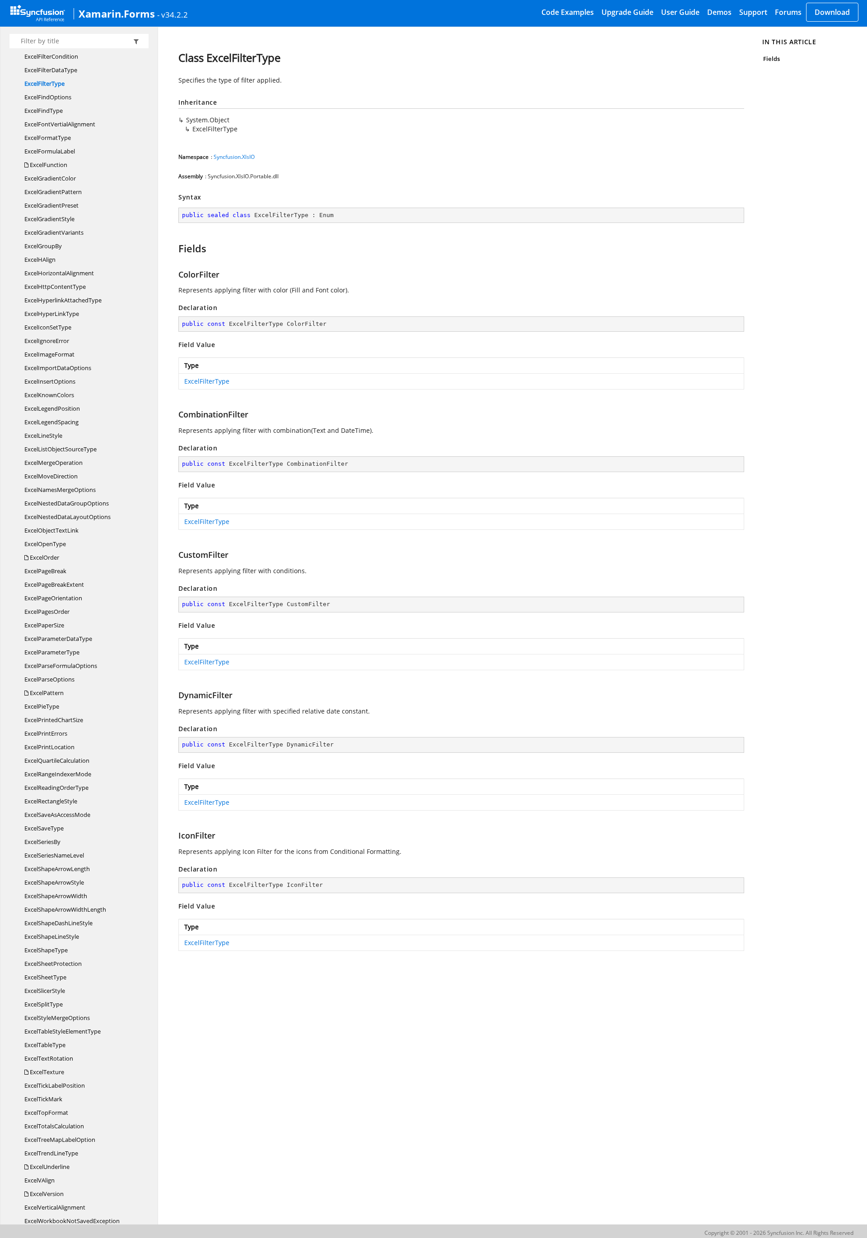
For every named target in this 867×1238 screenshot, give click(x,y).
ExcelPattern (46, 693)
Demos (719, 12)
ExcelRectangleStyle (50, 801)
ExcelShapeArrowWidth (55, 896)
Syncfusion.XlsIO (234, 157)
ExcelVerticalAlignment (54, 1207)
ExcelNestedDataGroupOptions (66, 503)
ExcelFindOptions (47, 97)
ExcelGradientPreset (51, 205)
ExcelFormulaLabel (49, 151)
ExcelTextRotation (48, 1058)
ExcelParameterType (51, 652)
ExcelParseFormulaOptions (60, 666)
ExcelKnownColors (49, 395)
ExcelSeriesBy (42, 842)
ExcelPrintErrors (45, 733)
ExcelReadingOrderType (56, 788)
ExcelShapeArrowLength (57, 869)
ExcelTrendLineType (51, 1153)
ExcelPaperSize (44, 625)
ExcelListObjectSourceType (60, 449)
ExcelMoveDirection (51, 476)
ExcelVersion (46, 1194)
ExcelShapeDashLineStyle (58, 923)
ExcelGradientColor (50, 178)
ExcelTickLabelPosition (54, 1085)
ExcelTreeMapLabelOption (59, 1140)
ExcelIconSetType (47, 327)
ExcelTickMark (43, 1099)
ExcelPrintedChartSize (53, 720)
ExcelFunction (47, 165)
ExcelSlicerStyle (44, 991)
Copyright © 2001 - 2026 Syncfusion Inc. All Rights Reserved (778, 1233)
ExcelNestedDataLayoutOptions (67, 517)
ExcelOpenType (45, 544)
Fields (771, 59)
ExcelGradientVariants (54, 232)
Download (832, 12)
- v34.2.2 (172, 14)
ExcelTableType (44, 1045)
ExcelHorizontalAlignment (59, 273)
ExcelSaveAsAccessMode (57, 815)
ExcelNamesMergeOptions (60, 490)
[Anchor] (174, 248)
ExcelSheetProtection (53, 964)
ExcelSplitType (43, 1004)
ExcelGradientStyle (49, 219)
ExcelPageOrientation (53, 598)
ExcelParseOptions (49, 679)
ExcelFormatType (47, 138)
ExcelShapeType (46, 950)
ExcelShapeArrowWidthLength (65, 909)
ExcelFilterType (44, 83)
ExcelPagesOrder (47, 611)
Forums (788, 12)
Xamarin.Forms (117, 13)
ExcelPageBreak (45, 571)
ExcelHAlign (40, 259)
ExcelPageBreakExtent (54, 584)
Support (753, 12)
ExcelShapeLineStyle (51, 936)
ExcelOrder (43, 557)
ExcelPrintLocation (49, 747)
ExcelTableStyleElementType (62, 1031)
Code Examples (567, 12)
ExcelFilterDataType (50, 70)
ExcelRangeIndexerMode (57, 774)
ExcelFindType (43, 111)
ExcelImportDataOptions (57, 368)
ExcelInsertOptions (49, 381)
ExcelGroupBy (43, 246)
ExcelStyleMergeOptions (57, 1018)
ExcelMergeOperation (53, 463)
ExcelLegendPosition (52, 408)
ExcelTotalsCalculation (54, 1126)
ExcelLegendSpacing (51, 422)
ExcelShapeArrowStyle (54, 882)
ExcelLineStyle (43, 435)
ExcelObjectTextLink (51, 530)
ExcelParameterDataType (58, 639)
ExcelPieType (41, 706)
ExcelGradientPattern (53, 192)
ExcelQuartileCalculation (56, 760)
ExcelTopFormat (46, 1112)
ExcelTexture (46, 1072)
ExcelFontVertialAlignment (59, 124)
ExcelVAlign (39, 1180)
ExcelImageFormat (49, 354)
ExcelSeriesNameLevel (54, 855)
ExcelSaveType (44, 828)
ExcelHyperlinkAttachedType (63, 300)
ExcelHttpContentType (55, 287)
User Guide (680, 12)
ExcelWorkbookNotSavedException (72, 1221)
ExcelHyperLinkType (51, 314)
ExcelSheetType (45, 977)
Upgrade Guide (627, 12)
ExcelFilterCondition (51, 56)
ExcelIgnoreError (46, 341)
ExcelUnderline (49, 1167)
